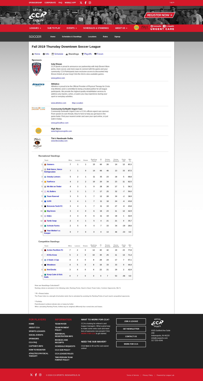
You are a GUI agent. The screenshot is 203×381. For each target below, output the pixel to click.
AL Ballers (51, 191)
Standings (74, 54)
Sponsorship (35, 3)
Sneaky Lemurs (53, 177)
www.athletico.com (58, 103)
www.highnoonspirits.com (61, 131)
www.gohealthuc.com (59, 123)
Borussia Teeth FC (55, 206)
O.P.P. (49, 201)
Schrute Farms (53, 226)
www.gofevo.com (58, 78)
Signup (117, 37)
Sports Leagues (37, 331)
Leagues (34, 28)
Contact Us (131, 336)
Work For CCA (131, 344)
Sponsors (34, 339)
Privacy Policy (148, 375)
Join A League (131, 321)
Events (71, 28)
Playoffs (88, 54)
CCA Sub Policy (62, 350)
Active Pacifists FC (55, 250)
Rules (105, 37)
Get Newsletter (131, 329)
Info (47, 54)
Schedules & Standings (96, 28)
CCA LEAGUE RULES (64, 354)
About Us (120, 28)
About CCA (34, 328)
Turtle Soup (51, 221)
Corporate (50, 3)
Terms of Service (133, 375)
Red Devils (51, 270)
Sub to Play (53, 28)
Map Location (77, 103)
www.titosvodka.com (59, 141)
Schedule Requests (65, 346)
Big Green (51, 211)
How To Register (37, 350)
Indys (49, 216)
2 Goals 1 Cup (53, 260)
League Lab (170, 375)
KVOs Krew (52, 255)
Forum (100, 54)
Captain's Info (36, 346)
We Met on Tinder (54, 187)
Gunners (50, 164)
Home (52, 37)
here (87, 346)
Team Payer (60, 324)
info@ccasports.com (159, 338)
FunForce (51, 182)
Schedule (58, 54)
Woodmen (51, 265)
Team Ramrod (53, 196)
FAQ (60, 3)
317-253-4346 (157, 340)
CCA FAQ (33, 342)
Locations (92, 37)
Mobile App (70, 3)
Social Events (36, 335)
